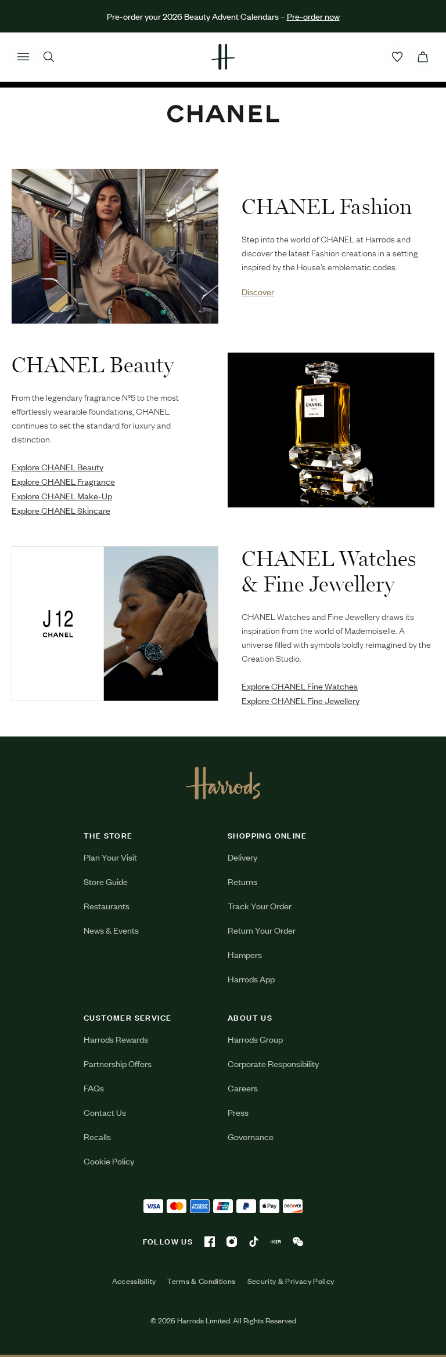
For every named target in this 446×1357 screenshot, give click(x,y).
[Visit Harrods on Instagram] (231, 1241)
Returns (242, 881)
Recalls (97, 1136)
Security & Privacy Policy (290, 1281)
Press (238, 1112)
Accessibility (134, 1281)
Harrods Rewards (116, 1039)
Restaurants (107, 905)
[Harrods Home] (223, 57)
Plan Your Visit (110, 857)
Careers (243, 1088)
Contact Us (105, 1112)
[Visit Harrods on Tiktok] (254, 1241)
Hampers (245, 954)
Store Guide (106, 881)
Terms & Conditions (201, 1281)
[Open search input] (49, 57)
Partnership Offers (118, 1063)
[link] (115, 246)
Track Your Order (260, 905)
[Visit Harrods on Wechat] (298, 1241)
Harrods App (251, 979)
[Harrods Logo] (223, 782)
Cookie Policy (109, 1161)
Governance (251, 1136)
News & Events (111, 930)
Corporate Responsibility (273, 1063)
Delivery (242, 857)
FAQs (94, 1088)
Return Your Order (262, 930)
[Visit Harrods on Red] (276, 1241)
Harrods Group (255, 1039)
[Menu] (23, 57)
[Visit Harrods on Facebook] (209, 1241)
